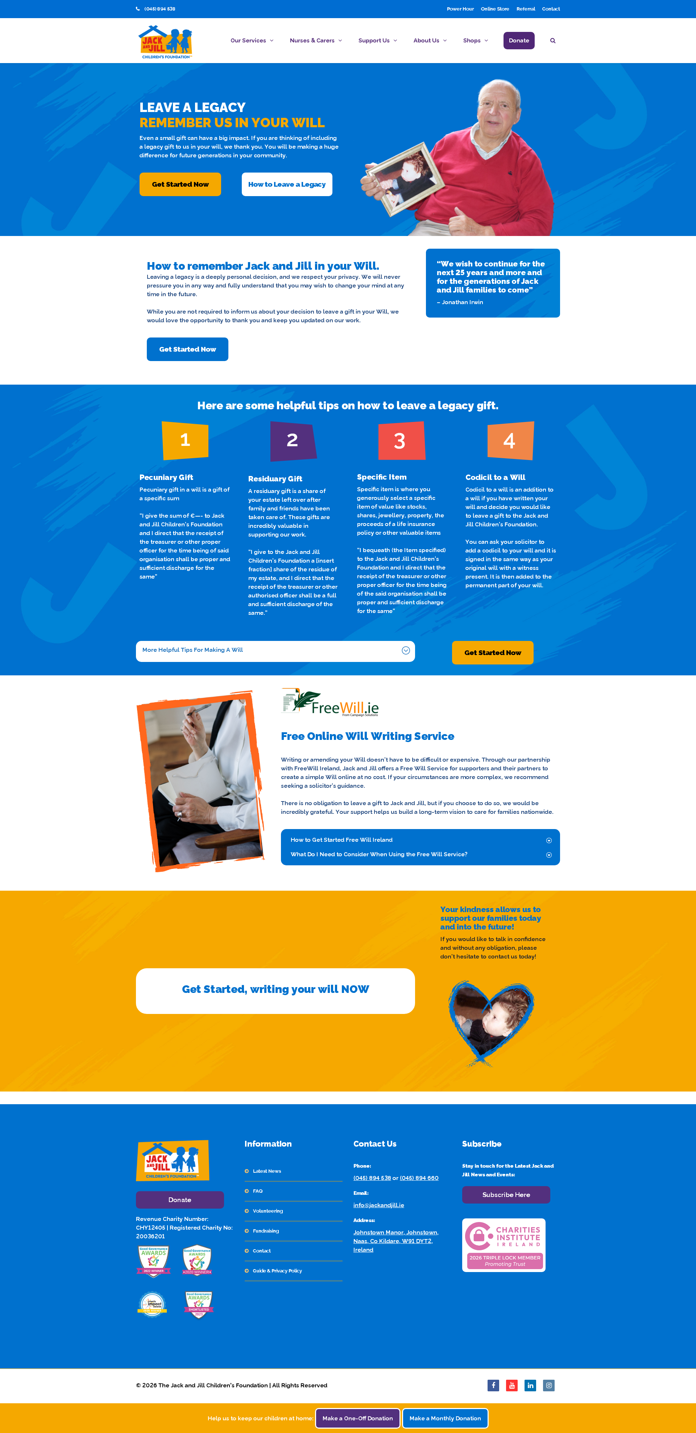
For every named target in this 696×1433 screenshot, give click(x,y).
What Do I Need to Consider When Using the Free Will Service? (379, 854)
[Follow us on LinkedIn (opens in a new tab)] (530, 1385)
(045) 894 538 (372, 1178)
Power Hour (460, 9)
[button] (555, 41)
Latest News (267, 1171)
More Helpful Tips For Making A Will (192, 649)
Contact (551, 9)
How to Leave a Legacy (287, 184)
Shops (472, 40)
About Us (426, 40)
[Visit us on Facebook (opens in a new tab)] (493, 1385)
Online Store (495, 9)
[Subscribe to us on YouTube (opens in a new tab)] (512, 1385)
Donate (519, 40)
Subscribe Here (506, 1194)
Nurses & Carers (312, 40)
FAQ (257, 1191)
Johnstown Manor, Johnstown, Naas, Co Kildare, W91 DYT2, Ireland (396, 1241)
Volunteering (268, 1211)
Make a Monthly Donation (445, 1418)
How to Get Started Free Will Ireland (342, 839)
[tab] (274, 650)
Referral (526, 9)
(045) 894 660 (419, 1178)
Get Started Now (180, 184)
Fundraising (266, 1231)
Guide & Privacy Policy (277, 1270)
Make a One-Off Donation (358, 1418)
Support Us (374, 40)
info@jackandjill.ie (378, 1205)
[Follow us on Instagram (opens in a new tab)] (549, 1385)
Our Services (248, 40)
